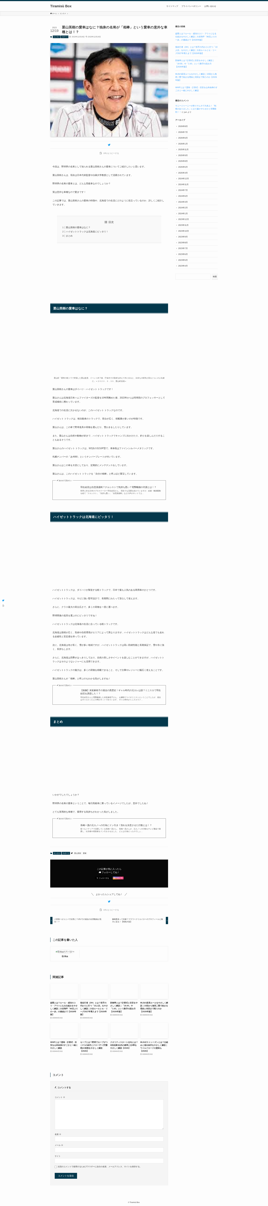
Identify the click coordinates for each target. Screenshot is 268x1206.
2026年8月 (183, 126)
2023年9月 (183, 237)
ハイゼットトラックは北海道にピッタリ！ (87, 231)
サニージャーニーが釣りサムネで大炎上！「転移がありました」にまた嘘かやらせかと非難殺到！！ (195, 109)
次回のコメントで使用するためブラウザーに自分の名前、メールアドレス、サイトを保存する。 (100, 1166)
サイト (58, 1156)
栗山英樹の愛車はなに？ (78, 227)
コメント (60, 1097)
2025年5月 (183, 167)
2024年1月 (183, 213)
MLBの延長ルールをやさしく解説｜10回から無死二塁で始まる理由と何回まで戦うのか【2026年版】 (196, 77)
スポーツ (65, 37)
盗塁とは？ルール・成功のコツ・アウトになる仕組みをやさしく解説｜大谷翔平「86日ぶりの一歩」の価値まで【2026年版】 (196, 36)
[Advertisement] (109, 271)
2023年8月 (183, 242)
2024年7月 (183, 190)
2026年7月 (183, 132)
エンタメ (56, 37)
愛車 (84, 853)
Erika (65, 956)
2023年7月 (183, 248)
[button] (109, 144)
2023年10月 (183, 231)
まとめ (69, 236)
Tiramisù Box (60, 6)
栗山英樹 (77, 853)
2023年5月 (183, 260)
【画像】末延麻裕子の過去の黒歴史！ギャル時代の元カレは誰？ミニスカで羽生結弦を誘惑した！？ (120, 692)
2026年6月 (183, 138)
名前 (58, 1134)
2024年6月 (183, 196)
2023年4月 (183, 266)
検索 (215, 276)
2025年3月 (183, 173)
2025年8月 (183, 161)
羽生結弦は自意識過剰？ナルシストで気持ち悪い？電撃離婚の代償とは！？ (118, 487)
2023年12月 (183, 219)
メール (59, 1145)
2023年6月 (183, 254)
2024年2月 (183, 207)
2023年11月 (183, 225)
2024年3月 (183, 202)
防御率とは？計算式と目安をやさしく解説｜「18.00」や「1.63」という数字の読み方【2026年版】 (194, 63)
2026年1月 (183, 144)
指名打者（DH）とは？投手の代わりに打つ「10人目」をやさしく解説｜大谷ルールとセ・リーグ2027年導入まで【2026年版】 (196, 50)
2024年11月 (183, 184)
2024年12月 (183, 178)
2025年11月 (183, 149)
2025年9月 (183, 155)
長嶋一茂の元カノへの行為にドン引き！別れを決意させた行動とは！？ (116, 825)
